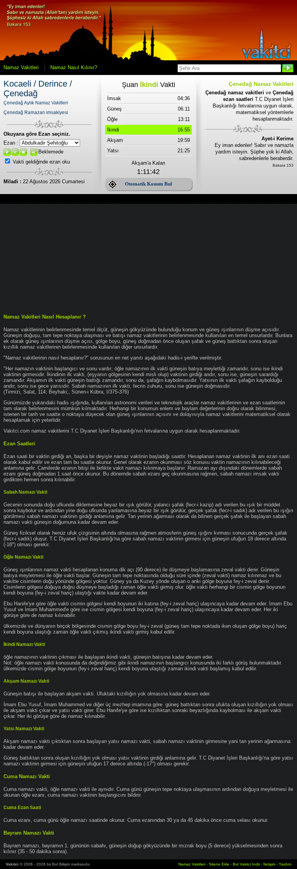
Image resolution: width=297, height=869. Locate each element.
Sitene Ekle (219, 864)
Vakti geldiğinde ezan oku (41, 162)
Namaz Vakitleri (21, 67)
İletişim (269, 864)
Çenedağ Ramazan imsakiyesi (35, 112)
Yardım (285, 864)
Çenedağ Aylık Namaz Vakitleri (35, 103)
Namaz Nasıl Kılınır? (73, 67)
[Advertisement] (148, 258)
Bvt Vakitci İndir (247, 864)
